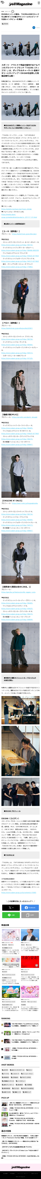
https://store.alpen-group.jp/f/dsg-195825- (17, 609)
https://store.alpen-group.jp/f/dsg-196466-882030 (20, 250)
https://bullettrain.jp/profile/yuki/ (24, 234)
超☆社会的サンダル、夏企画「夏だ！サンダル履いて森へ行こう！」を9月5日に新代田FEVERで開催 (10, 1008)
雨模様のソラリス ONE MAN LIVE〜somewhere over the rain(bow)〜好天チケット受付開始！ (10, 981)
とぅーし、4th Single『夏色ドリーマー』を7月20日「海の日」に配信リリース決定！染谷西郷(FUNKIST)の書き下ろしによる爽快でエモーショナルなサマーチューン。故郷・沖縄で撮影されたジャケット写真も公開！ (30, 948)
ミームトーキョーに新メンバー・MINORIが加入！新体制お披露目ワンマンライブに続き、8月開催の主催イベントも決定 (30, 1008)
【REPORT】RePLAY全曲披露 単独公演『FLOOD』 (16, 1147)
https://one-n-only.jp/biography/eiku (25, 503)
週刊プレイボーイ (9, 1085)
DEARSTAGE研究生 (28, 1088)
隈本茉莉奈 (7, 1088)
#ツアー (11, 945)
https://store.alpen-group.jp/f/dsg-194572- (17, 353)
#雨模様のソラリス (8, 948)
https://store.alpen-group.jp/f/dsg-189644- (17, 620)
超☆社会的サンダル (8, 1004)
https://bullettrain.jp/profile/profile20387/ (17, 328)
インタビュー (21, 1081)
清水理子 (20, 1085)
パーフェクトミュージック (9, 974)
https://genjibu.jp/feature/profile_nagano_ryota (18, 592)
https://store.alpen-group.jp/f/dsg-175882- (17, 267)
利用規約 (12, 1173)
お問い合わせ (34, 1173)
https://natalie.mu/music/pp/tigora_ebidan (16, 209)
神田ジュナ (28, 1092)
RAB (23, 945)
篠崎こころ (17, 1092)
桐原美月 (6, 1077)
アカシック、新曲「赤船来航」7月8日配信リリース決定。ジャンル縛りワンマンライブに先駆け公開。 (30, 978)
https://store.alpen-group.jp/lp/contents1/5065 (18, 893)
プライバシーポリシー (23, 1173)
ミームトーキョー (33, 1001)
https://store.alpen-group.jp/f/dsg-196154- (17, 245)
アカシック (25, 971)
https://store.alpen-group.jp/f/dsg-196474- (17, 439)
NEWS (2, 11)
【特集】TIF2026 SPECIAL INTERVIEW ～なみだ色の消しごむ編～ (20, 1157)
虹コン (30, 1070)
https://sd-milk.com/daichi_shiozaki (24, 417)
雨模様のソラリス (7, 977)
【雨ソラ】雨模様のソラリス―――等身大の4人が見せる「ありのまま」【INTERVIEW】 (19, 1142)
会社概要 (5, 1173)
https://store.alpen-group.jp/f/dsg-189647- (17, 445)
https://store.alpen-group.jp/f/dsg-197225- (17, 358)
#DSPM (5, 945)
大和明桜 (29, 1085)
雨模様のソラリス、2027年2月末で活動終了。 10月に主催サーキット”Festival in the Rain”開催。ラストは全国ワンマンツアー (11, 951)
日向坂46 (15, 1077)
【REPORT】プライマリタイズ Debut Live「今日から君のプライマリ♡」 (19, 1151)
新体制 (24, 1004)
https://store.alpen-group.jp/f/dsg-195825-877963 (20, 256)
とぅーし (29, 945)
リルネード (16, 1074)
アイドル (6, 1074)
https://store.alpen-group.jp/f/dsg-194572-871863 (20, 261)
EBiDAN (6, 24)
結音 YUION (7, 1092)
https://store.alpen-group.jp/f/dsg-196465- (17, 428)
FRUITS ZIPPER (26, 1077)
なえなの (16, 1088)
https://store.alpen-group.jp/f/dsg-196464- (17, 345)
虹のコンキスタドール (18, 1070)
